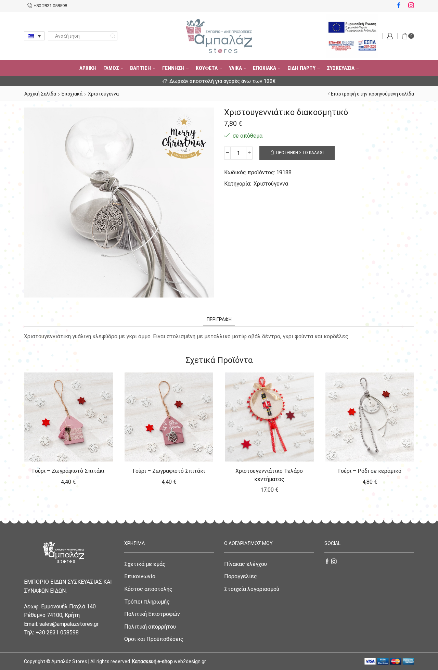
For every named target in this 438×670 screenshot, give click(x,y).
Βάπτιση (140, 68)
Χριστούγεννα (103, 93)
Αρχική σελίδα (40, 93)
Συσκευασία (341, 68)
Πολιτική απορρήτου (150, 626)
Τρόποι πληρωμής (147, 601)
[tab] (219, 319)
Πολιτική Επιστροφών (152, 614)
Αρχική (87, 68)
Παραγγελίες (240, 576)
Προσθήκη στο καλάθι (300, 152)
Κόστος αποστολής (148, 589)
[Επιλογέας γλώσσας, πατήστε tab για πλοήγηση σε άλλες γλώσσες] (34, 35)
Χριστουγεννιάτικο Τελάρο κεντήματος (269, 475)
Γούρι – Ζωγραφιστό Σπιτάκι (68, 471)
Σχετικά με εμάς (145, 564)
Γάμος (111, 68)
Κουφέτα (207, 68)
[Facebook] (399, 5)
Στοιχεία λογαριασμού (251, 589)
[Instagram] (411, 5)
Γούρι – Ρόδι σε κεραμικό (369, 471)
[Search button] (113, 36)
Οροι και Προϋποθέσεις (153, 639)
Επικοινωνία (139, 576)
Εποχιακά (264, 68)
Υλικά (235, 68)
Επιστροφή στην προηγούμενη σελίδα (372, 93)
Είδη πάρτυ (301, 68)
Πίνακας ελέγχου (245, 564)
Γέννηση (173, 68)
